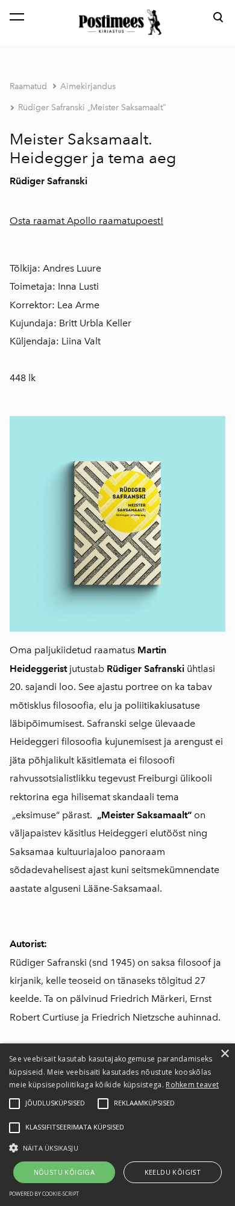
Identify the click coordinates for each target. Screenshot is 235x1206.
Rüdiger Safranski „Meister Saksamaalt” (92, 107)
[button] (117, 1147)
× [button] (224, 1053)
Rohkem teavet (192, 1085)
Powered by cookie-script (44, 1194)
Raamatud (28, 86)
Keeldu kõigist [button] (173, 1171)
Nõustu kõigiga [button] (64, 1171)
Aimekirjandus (88, 86)
